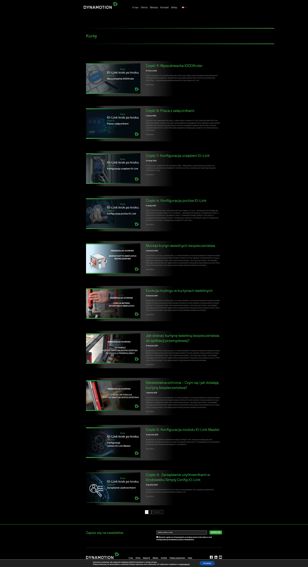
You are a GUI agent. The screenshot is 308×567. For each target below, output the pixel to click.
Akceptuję (207, 563)
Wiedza (154, 7)
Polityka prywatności (177, 558)
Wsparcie (146, 558)
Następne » (157, 512)
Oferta (144, 7)
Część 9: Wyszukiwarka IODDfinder (174, 66)
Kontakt (164, 7)
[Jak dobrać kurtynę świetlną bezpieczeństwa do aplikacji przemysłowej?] (113, 348)
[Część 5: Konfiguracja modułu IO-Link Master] (113, 442)
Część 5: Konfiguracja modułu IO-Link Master (183, 430)
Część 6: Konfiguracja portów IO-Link (176, 201)
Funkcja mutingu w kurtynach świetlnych (179, 291)
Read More (150, 85)
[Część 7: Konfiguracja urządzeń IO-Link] (113, 168)
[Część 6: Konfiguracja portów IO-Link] (113, 213)
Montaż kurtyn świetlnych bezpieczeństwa (180, 246)
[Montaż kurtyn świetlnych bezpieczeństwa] (113, 258)
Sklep (174, 7)
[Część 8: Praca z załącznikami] (113, 123)
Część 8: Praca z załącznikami (170, 111)
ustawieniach (184, 564)
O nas (135, 7)
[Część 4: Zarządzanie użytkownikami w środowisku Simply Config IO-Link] (113, 487)
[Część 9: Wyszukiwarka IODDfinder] (113, 78)
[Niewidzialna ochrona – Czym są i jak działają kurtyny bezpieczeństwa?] (113, 395)
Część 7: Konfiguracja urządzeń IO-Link (178, 156)
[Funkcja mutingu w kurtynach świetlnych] (113, 303)
